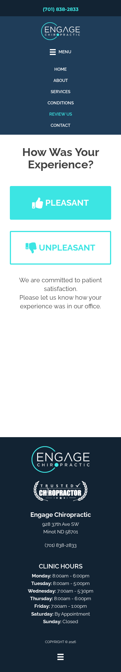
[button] (60, 203)
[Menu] (60, 657)
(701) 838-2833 (61, 9)
